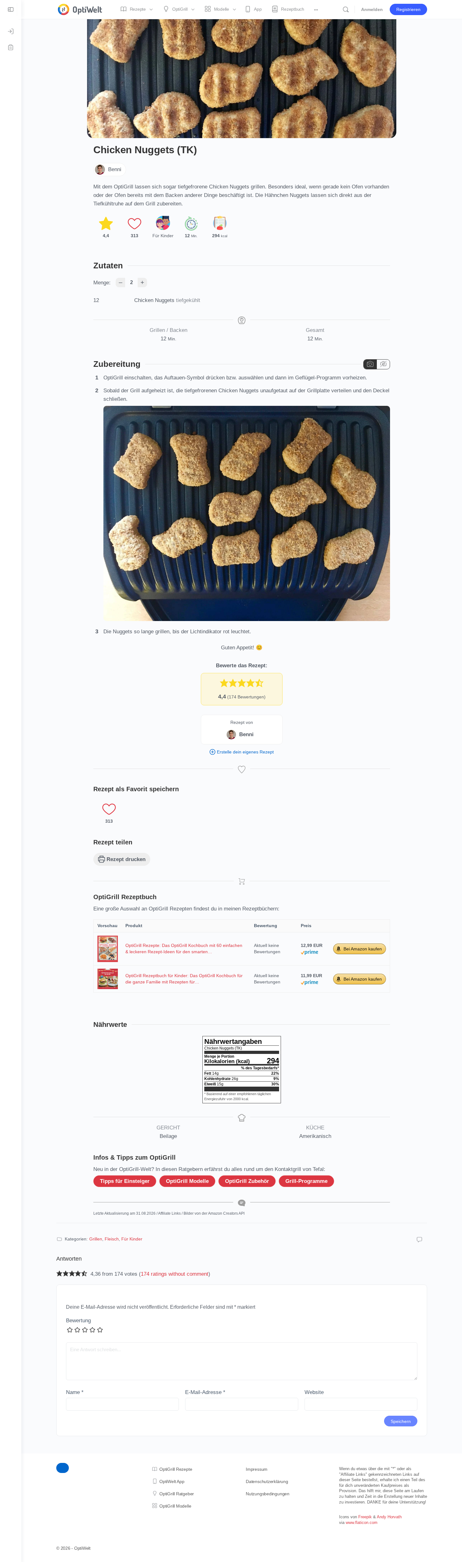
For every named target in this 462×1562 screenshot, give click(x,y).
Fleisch (112, 1238)
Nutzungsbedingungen (267, 1493)
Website (314, 1392)
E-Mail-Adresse (205, 1392)
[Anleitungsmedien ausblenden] (383, 364)
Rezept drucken (125, 859)
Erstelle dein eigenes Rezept (245, 751)
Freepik (365, 1516)
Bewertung (78, 1321)
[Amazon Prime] (309, 951)
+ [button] (142, 282)
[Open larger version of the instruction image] (246, 617)
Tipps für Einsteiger (125, 1181)
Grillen (95, 1238)
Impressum (256, 1469)
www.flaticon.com (361, 1522)
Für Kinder (131, 1238)
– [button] (120, 282)
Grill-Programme (306, 1181)
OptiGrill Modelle (187, 1181)
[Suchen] (345, 9)
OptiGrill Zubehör (247, 1181)
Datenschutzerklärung (267, 1481)
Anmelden (372, 9)
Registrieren (408, 9)
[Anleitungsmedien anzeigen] (370, 364)
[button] (224, 683)
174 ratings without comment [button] (174, 1274)
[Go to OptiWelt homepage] (80, 8)
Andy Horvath (389, 1516)
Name (75, 1392)
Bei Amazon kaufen (363, 948)
